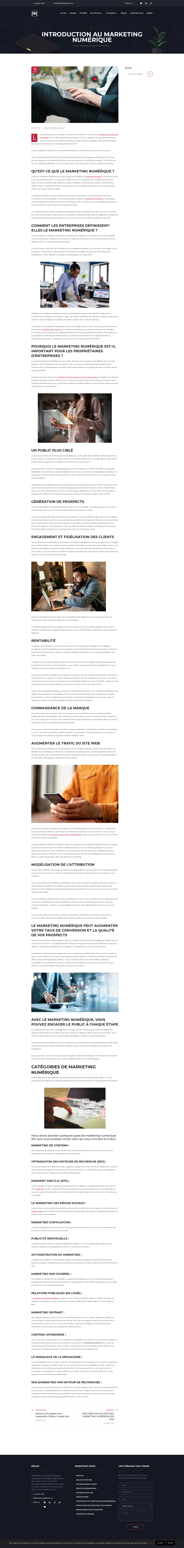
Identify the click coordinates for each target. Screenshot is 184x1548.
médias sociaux (37, 1211)
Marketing (84, 45)
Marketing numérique (58, 128)
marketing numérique (94, 176)
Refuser (170, 1543)
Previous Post (41, 1410)
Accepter (160, 1543)
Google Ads (39, 1189)
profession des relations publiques (46, 1298)
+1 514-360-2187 (38, 3)
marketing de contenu (94, 198)
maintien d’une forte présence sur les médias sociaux (78, 377)
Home (75, 45)
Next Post (110, 1410)
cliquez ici (150, 1543)
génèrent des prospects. (52, 329)
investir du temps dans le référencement (66, 834)
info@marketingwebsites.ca (63, 3)
